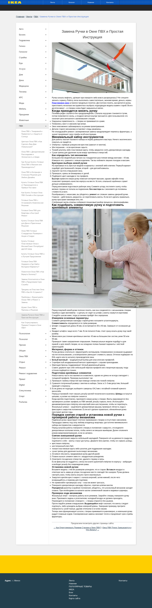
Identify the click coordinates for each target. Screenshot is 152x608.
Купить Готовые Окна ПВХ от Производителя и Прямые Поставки (32, 185)
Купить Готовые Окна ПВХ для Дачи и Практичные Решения (32, 223)
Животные (24, 120)
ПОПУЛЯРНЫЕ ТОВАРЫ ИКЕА (80, 588)
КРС (21, 97)
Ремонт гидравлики (28, 373)
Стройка (23, 57)
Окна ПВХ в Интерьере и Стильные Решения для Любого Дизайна (31, 174)
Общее (22, 351)
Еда (21, 63)
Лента (52, 2)
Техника (22, 92)
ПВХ (36, 16)
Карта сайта (74, 598)
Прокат (22, 379)
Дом (21, 75)
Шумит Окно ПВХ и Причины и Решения (29, 308)
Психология (24, 333)
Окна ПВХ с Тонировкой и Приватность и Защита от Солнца (31, 134)
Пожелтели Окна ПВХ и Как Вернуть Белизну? (32, 273)
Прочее (22, 345)
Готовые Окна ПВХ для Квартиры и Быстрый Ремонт (30, 213)
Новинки (91, 2)
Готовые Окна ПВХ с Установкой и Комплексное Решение (32, 202)
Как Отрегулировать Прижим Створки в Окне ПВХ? (31, 325)
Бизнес (22, 35)
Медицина (24, 86)
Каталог (72, 2)
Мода (21, 103)
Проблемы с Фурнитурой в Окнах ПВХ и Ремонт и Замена (32, 299)
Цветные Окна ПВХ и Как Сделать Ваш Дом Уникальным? (31, 144)
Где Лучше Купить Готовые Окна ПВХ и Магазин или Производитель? (32, 164)
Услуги (22, 69)
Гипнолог (23, 52)
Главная (20, 16)
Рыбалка (23, 402)
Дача (21, 80)
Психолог (23, 339)
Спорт (22, 396)
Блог (71, 592)
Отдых (22, 362)
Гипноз (22, 46)
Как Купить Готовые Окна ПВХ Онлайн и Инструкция (32, 194)
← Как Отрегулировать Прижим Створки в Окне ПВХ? (77, 528)
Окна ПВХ (23, 356)
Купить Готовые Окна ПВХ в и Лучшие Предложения (32, 255)
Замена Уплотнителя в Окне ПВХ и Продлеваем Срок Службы (33, 282)
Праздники (24, 114)
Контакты (110, 2)
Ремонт (22, 368)
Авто (21, 29)
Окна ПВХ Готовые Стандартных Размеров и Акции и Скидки (31, 233)
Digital (22, 385)
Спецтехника (25, 390)
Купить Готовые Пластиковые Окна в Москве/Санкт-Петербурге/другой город (32, 245)
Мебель (22, 109)
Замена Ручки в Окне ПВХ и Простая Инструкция (32, 316)
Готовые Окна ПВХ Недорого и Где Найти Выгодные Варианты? (30, 264)
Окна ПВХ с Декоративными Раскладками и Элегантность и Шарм (32, 154)
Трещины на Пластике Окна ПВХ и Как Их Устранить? (32, 291)
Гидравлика (24, 40)
